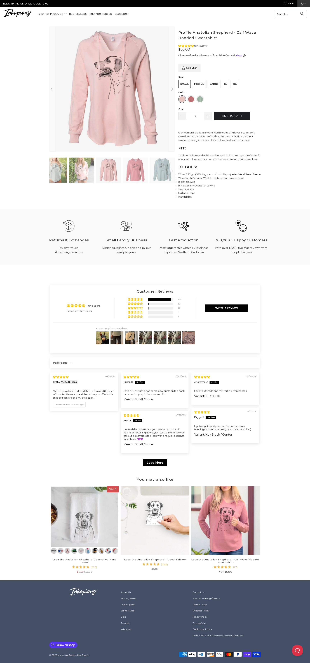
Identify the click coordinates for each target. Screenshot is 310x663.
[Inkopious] (17, 14)
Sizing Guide (127, 610)
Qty (180, 109)
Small (184, 83)
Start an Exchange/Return (206, 598)
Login (291, 3)
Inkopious (63, 655)
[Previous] (52, 89)
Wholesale (126, 629)
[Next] (172, 89)
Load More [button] (155, 462)
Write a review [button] (226, 308)
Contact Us (198, 592)
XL (225, 83)
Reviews (125, 623)
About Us (126, 592)
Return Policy (200, 604)
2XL (234, 83)
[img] (61, 376)
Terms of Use (199, 623)
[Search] (301, 14)
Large (214, 83)
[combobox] (290, 14)
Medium (199, 83)
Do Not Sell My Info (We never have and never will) (218, 635)
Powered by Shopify (79, 655)
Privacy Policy (200, 616)
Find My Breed (128, 598)
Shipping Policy (201, 610)
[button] (53, 14)
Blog (123, 616)
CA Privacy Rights (202, 629)
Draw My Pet (128, 604)
